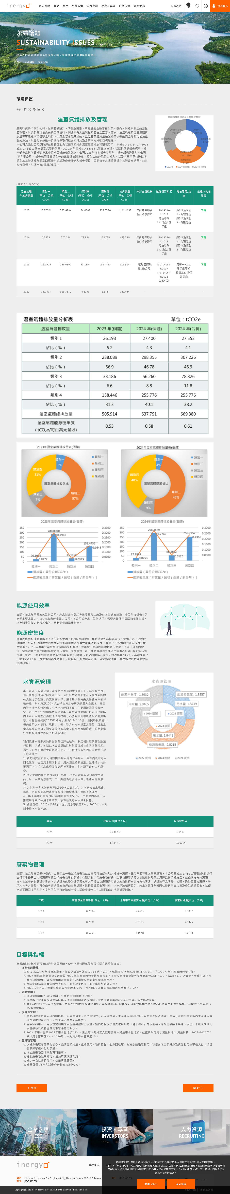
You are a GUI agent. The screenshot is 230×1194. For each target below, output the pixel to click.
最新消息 (139, 6)
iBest (85, 1189)
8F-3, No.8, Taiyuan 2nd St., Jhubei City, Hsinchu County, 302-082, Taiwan (63, 1178)
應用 (65, 6)
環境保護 (43, 62)
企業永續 (124, 6)
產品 (56, 6)
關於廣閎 (44, 6)
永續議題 (30, 62)
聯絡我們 (176, 6)
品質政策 (77, 6)
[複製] (43, 109)
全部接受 (181, 1184)
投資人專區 (108, 6)
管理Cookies (150, 1184)
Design (76, 1189)
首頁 (19, 62)
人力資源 (92, 6)
